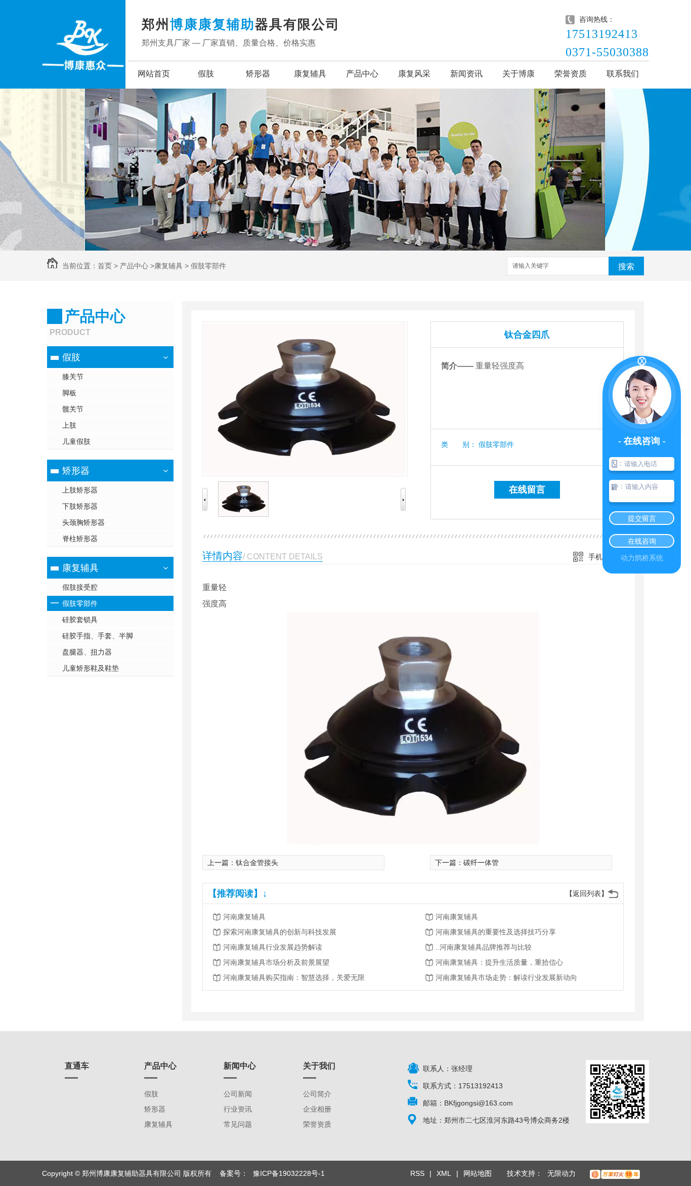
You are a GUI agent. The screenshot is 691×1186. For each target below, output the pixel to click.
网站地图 (477, 1173)
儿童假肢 (76, 441)
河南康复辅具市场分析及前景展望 (276, 962)
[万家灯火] (615, 1173)
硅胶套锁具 (80, 620)
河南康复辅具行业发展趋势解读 (272, 947)
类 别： (459, 444)
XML (444, 1173)
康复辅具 (310, 73)
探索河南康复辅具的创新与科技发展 (279, 932)
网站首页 (154, 73)
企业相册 (317, 1109)
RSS (417, 1173)
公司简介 (317, 1094)
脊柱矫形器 (80, 539)
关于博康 (518, 73)
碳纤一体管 (481, 862)
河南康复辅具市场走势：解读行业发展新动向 (506, 977)
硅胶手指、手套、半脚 (97, 636)
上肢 (69, 425)
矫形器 (258, 73)
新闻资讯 (466, 73)
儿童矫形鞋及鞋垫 (90, 668)
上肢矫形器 (80, 490)
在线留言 (527, 489)
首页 (105, 266)
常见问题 (238, 1124)
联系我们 (623, 73)
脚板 (69, 393)
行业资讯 (238, 1109)
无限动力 (561, 1173)
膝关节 (72, 377)
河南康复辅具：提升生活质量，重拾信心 (499, 962)
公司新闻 (238, 1094)
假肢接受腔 (80, 587)
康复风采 (414, 73)
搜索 (626, 266)
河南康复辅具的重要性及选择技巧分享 (496, 932)
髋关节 (72, 409)
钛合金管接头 (257, 862)
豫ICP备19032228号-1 (289, 1173)
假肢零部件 (208, 266)
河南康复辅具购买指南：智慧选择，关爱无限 (294, 977)
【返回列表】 (587, 893)
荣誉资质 (570, 73)
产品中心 (362, 73)
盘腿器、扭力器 (87, 652)
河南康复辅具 (244, 917)
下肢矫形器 (80, 506)
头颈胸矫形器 (83, 522)
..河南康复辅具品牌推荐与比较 (484, 947)
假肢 (206, 73)
